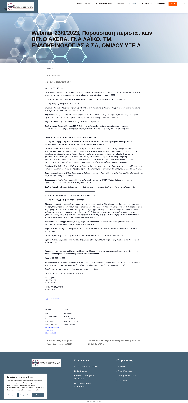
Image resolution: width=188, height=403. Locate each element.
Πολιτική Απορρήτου (125, 371)
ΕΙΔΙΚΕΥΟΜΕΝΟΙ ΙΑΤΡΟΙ (104, 4)
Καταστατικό (122, 366)
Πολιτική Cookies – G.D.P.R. (128, 376)
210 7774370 (82, 366)
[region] (25, 386)
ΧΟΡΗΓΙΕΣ (120, 4)
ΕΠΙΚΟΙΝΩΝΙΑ (161, 4)
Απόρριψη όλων (25, 395)
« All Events (49, 68)
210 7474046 (93, 366)
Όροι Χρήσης (122, 380)
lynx (100, 401)
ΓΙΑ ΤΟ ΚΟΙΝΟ (147, 4)
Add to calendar (54, 299)
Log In (172, 4)
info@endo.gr (82, 371)
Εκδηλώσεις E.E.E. (50, 333)
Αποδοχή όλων (38, 395)
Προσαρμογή (12, 395)
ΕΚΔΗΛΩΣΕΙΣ (133, 4)
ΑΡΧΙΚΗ (79, 4)
